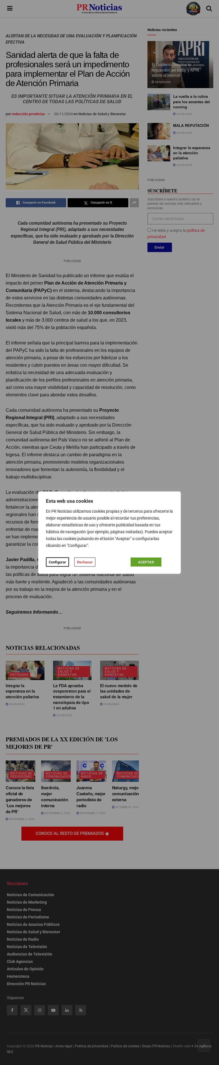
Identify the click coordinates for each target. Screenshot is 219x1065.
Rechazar (85, 562)
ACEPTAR (146, 562)
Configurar (57, 562)
